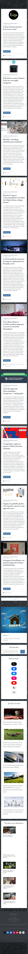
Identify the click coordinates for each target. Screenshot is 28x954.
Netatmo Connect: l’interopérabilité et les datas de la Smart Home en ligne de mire (14, 183)
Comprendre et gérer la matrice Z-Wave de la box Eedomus (14, 432)
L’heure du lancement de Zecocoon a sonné (14, 15)
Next (15, 599)
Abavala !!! (14, 914)
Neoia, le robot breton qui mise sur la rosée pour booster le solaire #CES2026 (13, 766)
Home (3, 6)
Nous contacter (14, 921)
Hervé (16, 23)
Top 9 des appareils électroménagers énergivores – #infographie (14, 377)
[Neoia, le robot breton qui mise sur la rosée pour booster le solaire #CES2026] (13, 757)
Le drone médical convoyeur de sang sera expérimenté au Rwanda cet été (14, 247)
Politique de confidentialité (14, 919)
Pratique (7, 172)
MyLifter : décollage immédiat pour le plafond (14, 127)
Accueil (14, 916)
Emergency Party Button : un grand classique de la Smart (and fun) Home (14, 548)
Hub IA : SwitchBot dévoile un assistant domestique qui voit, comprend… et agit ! (12, 723)
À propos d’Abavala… (14, 918)
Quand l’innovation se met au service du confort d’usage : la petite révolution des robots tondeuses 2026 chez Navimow (12, 744)
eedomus (13, 364)
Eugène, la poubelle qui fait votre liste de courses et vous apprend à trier (14, 492)
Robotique (8, 299)
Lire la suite (7, 52)
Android (7, 364)
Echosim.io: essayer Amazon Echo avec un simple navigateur (14, 66)
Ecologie (7, 421)
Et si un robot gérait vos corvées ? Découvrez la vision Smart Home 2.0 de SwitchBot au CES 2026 (13, 812)
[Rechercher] (22, 651)
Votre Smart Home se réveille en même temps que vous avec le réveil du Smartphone (14, 310)
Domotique (8, 55)
